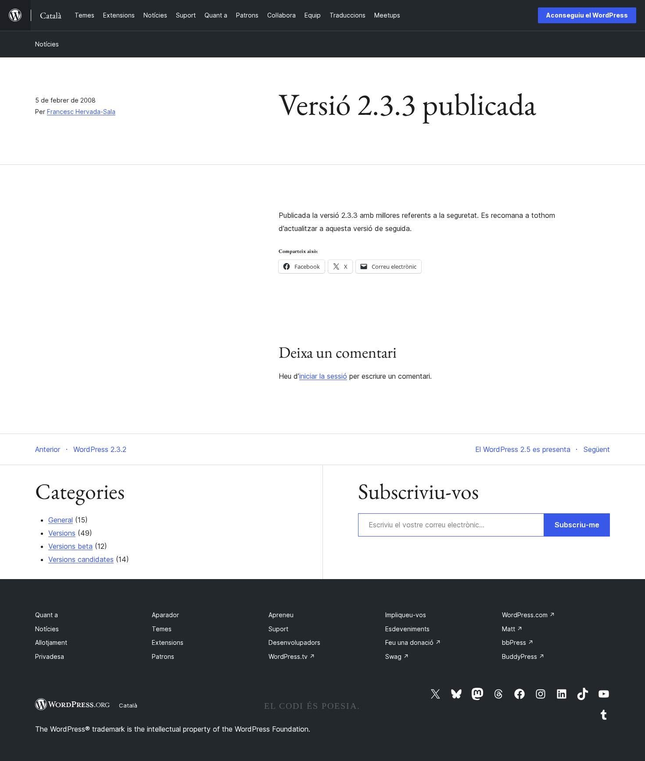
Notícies (47, 44)
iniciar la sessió (323, 376)
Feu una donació (413, 642)
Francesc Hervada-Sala (81, 111)
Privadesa (49, 656)
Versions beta (70, 546)
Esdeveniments (407, 629)
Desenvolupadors (294, 642)
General (60, 520)
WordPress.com (528, 615)
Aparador (165, 615)
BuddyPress (523, 656)
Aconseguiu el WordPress (587, 15)
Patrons (163, 656)
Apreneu (281, 615)
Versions (61, 533)
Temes (162, 629)
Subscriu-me (577, 524)
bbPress (518, 642)
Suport (278, 629)
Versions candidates (81, 559)
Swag (397, 656)
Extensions (167, 642)
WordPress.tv (292, 656)
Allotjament (51, 642)
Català (128, 705)
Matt (512, 629)
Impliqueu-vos (405, 615)
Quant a (46, 615)
